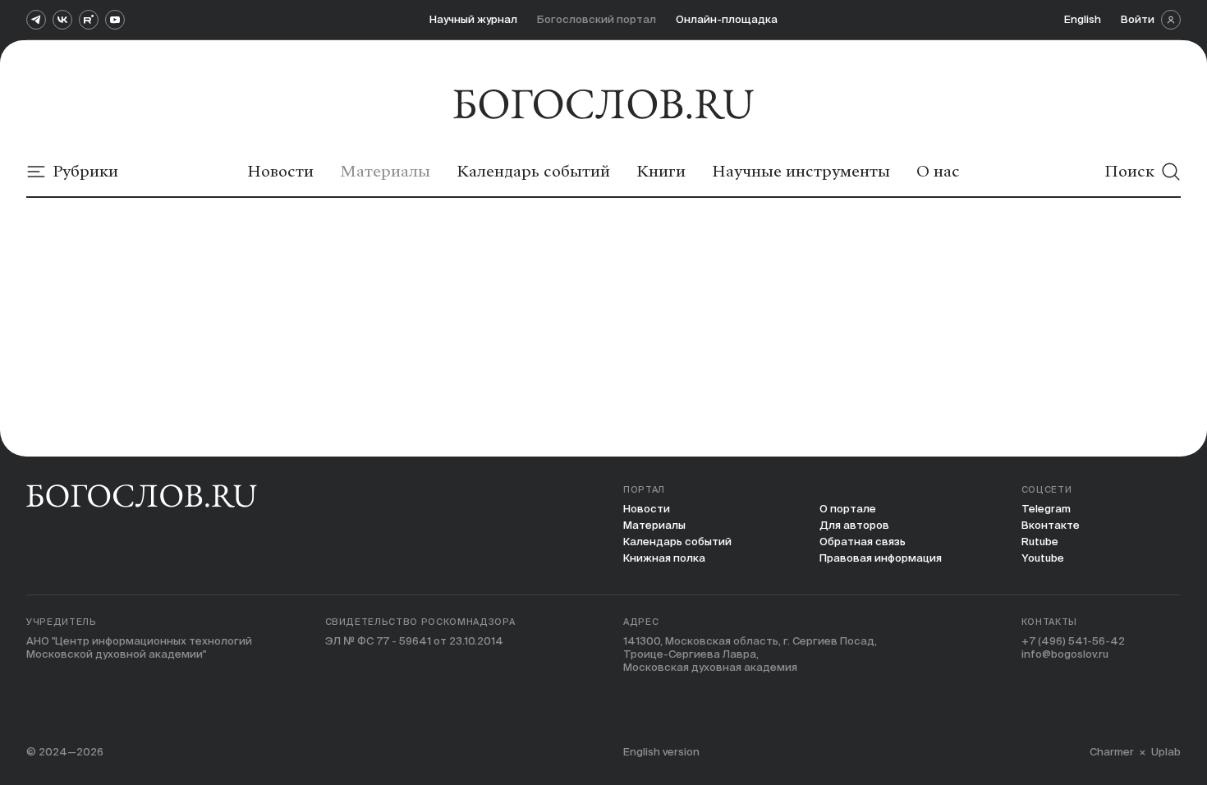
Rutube (1039, 541)
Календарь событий (677, 541)
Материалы (654, 525)
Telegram (1046, 509)
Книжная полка (664, 558)
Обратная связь (862, 541)
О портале (847, 509)
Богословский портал (596, 19)
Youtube (1042, 558)
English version (661, 752)
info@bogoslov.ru (1064, 654)
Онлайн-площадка (727, 19)
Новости (646, 509)
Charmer (1112, 752)
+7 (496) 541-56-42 (1073, 641)
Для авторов (854, 525)
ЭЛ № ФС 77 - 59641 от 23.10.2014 (414, 641)
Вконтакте (1050, 525)
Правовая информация (880, 558)
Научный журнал (473, 19)
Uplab (1166, 752)
